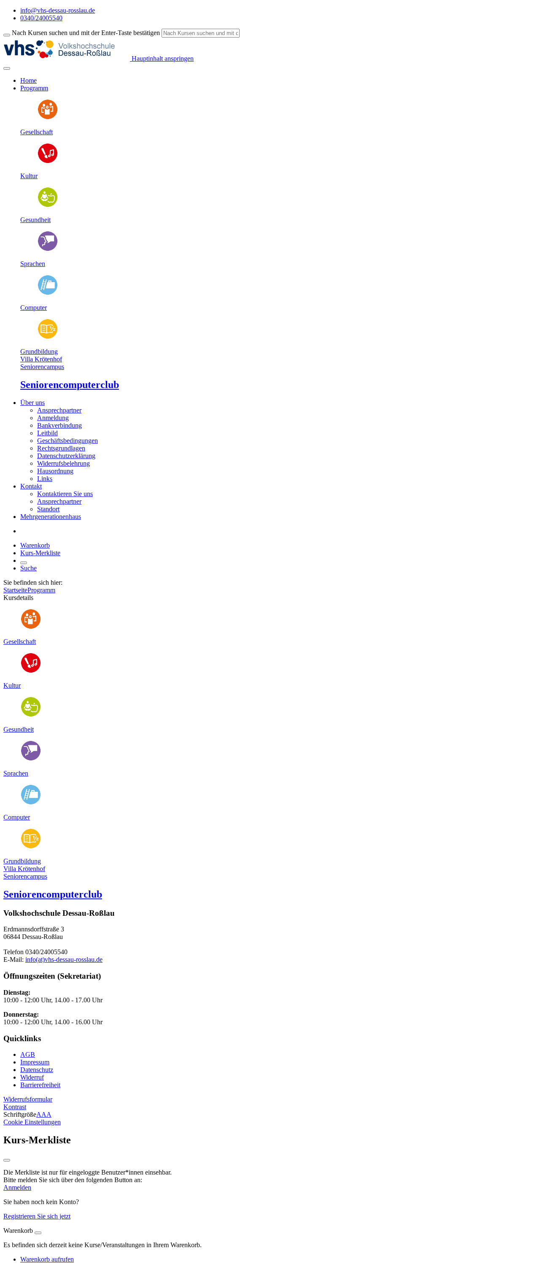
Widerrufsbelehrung (63, 463)
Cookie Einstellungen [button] (32, 1122)
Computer (33, 307)
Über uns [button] (32, 402)
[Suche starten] (6, 35)
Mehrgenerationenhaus (50, 516)
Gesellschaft (36, 132)
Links (44, 478)
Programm (41, 590)
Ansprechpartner (59, 410)
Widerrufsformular (27, 1099)
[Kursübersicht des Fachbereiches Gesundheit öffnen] (47, 205)
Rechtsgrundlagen (61, 448)
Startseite (15, 590)
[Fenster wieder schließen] (6, 1160)
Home (28, 80)
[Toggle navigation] (6, 68)
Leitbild (47, 433)
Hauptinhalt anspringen (162, 58)
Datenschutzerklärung (66, 455)
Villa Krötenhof (41, 359)
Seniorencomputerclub (69, 384)
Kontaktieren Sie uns (65, 493)
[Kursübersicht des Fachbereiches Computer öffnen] (47, 293)
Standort (48, 509)
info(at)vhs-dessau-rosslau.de (64, 959)
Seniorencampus (42, 366)
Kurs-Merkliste (40, 552)
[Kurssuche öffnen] (23, 563)
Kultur (29, 175)
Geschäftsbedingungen (67, 440)
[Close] (38, 1233)
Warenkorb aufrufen (47, 1259)
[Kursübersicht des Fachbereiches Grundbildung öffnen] (47, 337)
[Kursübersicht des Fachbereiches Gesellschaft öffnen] (47, 117)
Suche (28, 568)
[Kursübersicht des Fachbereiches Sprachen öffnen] (47, 249)
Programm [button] (34, 88)
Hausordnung (55, 471)
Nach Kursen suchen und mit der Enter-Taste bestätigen (86, 32)
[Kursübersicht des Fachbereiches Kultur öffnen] (47, 161)
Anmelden (17, 1187)
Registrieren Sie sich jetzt (36, 1216)
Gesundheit (35, 219)
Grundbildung (39, 351)
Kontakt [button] (31, 486)
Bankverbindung (59, 425)
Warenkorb (35, 545)
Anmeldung (53, 417)
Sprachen (32, 263)
